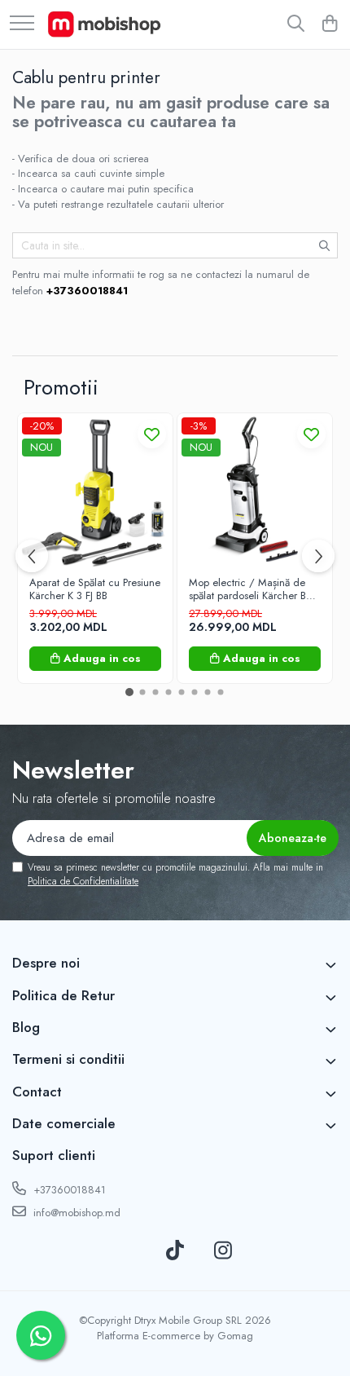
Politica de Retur (63, 995)
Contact (37, 1091)
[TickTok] (175, 1251)
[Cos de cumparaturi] (329, 24)
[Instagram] (223, 1251)
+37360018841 (68, 1189)
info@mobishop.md (75, 1212)
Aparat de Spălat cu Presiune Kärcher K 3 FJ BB (94, 590)
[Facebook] (127, 1251)
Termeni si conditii (68, 1059)
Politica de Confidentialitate (83, 881)
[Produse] (22, 24)
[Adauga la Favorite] (152, 434)
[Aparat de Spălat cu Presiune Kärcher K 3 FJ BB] (95, 490)
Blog (26, 1027)
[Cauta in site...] (295, 24)
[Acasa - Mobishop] (104, 24)
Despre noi (46, 962)
